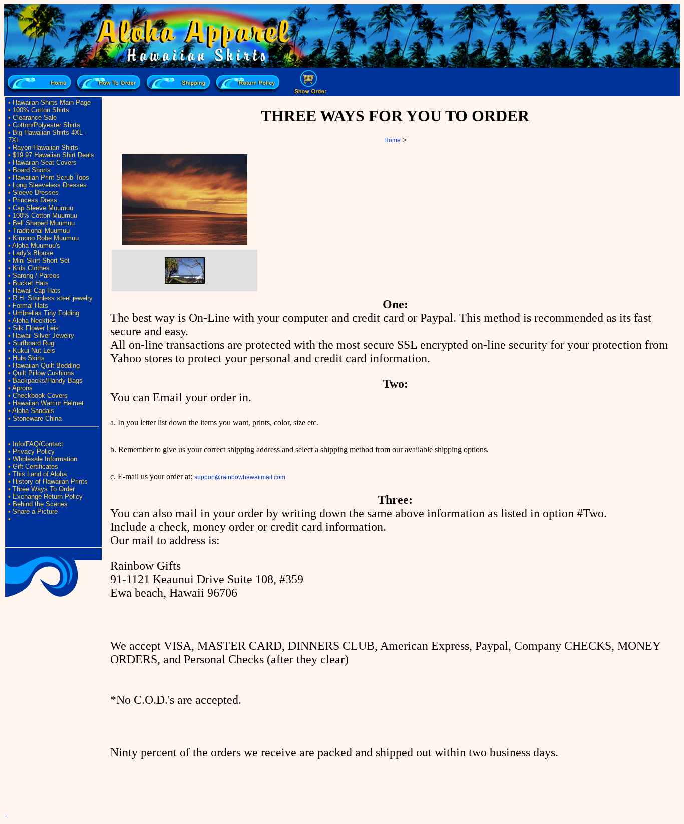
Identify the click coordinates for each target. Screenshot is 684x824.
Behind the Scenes (40, 504)
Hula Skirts (29, 358)
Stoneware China (37, 418)
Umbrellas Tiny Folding (46, 313)
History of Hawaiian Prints (50, 481)
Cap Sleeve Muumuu (43, 208)
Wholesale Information (45, 459)
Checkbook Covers (40, 395)
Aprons (22, 388)
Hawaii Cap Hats (37, 290)
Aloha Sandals (33, 411)
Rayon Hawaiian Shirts (45, 147)
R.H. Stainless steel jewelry (53, 298)
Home (392, 140)
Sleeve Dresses (36, 192)
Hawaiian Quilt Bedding (46, 365)
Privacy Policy (34, 451)
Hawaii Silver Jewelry (43, 335)
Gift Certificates (35, 466)
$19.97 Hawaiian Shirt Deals (53, 155)
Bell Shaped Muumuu (44, 223)
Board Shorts (32, 170)
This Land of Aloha (40, 474)
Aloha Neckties (34, 320)
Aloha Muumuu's (36, 245)
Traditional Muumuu (41, 230)
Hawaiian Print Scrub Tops (51, 177)
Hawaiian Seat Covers (45, 162)
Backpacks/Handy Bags (48, 380)
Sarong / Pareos (36, 275)
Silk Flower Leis (36, 328)
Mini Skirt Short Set (41, 260)
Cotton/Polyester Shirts (46, 125)
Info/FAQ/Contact (38, 444)
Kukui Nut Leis (34, 350)
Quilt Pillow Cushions (43, 373)
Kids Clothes (31, 268)
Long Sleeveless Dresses (50, 185)
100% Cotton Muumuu (45, 215)
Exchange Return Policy (48, 496)
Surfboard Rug (33, 343)
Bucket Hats (31, 283)
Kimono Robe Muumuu (46, 238)
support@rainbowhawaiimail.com (239, 477)
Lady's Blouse (33, 253)
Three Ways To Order (44, 489)
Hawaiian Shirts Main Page (52, 102)
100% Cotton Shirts (41, 110)
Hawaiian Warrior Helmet (48, 403)
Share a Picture (35, 511)
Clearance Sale (35, 117)
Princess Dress (35, 200)
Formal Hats (30, 305)
